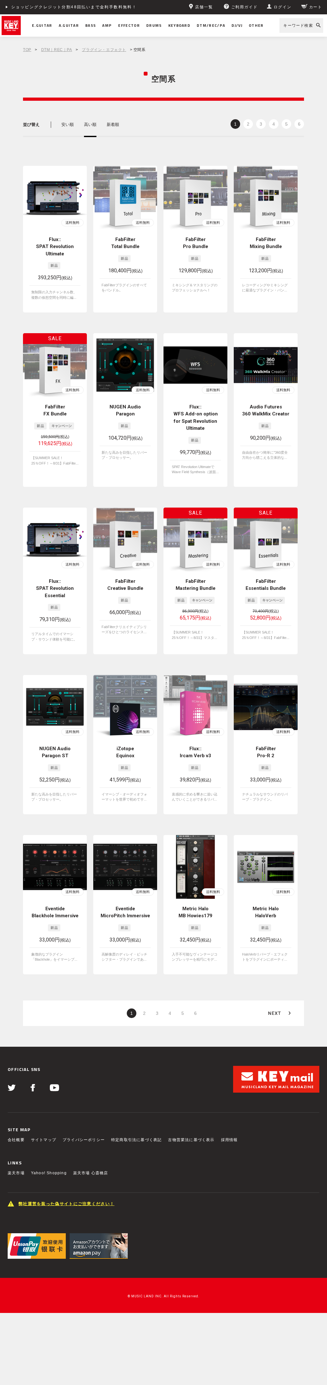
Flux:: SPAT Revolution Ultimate (55, 247)
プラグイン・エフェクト (104, 50)
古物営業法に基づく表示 (191, 1140)
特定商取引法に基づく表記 (136, 1140)
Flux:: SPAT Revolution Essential (55, 588)
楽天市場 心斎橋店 (90, 1173)
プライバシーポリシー (84, 1140)
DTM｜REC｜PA (56, 50)
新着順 (113, 124)
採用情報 (229, 1140)
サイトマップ (43, 1140)
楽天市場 (16, 1173)
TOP (27, 50)
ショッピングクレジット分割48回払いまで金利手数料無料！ (74, 7)
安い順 (67, 124)
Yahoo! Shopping (49, 1173)
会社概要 (16, 1140)
